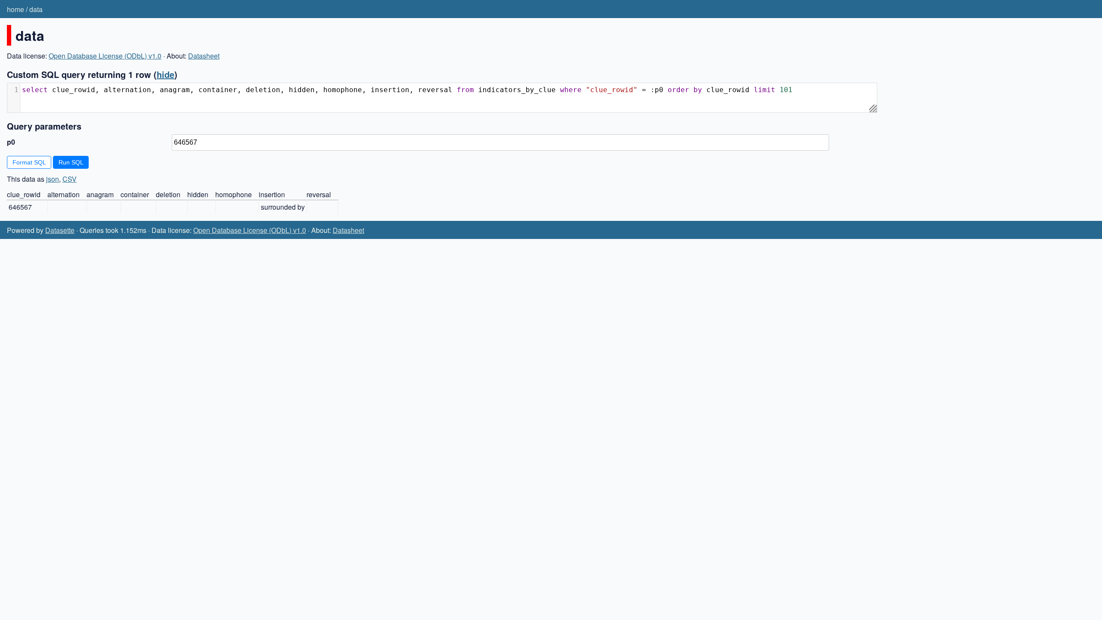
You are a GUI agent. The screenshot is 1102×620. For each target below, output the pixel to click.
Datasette (59, 230)
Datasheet (204, 56)
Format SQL (29, 162)
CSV (69, 179)
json (52, 179)
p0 (11, 142)
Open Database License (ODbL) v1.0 (105, 56)
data (36, 9)
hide (165, 74)
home (15, 9)
